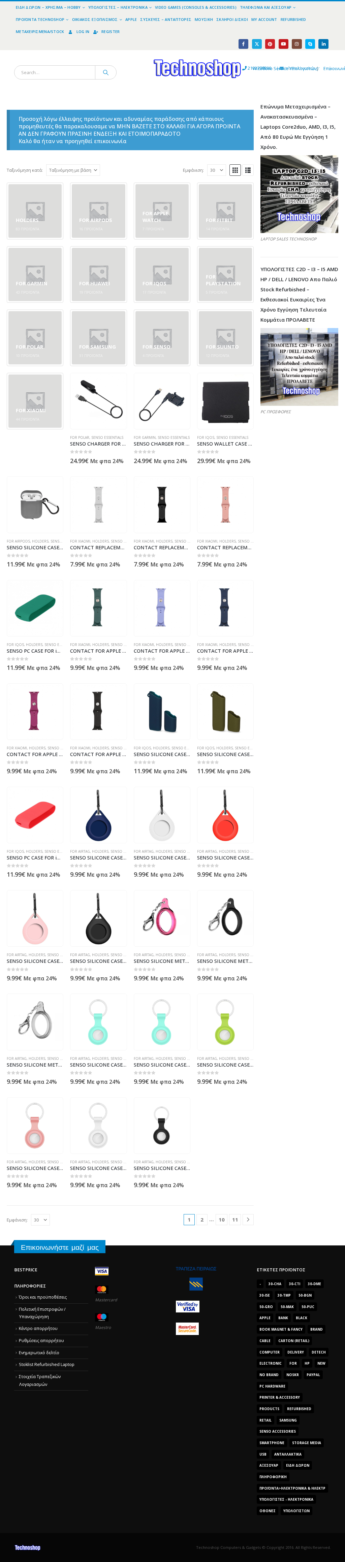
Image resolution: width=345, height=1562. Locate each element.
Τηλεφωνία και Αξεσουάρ (265, 7)
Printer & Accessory (279, 1397)
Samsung (288, 1420)
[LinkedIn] (323, 44)
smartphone (271, 1442)
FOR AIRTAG (80, 851)
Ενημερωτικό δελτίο (39, 1353)
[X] (257, 44)
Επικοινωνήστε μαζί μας (60, 1247)
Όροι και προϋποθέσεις (43, 1297)
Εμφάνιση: (193, 170)
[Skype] (310, 44)
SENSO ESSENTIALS (107, 437)
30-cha (275, 1283)
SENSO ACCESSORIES (277, 1431)
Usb (262, 1454)
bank (283, 1317)
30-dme (314, 1283)
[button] (235, 170)
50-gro (266, 1306)
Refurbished (293, 19)
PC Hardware (272, 1386)
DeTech (319, 1352)
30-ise (264, 1295)
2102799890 (247, 68)
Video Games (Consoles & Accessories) (196, 7)
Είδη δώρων (297, 1465)
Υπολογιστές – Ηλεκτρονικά (118, 7)
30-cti (294, 1283)
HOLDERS (40, 541)
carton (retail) (293, 1340)
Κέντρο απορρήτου (38, 1328)
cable (265, 1340)
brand (316, 1329)
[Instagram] (297, 44)
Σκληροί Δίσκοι (232, 19)
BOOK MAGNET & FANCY (281, 1329)
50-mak (287, 1306)
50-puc (308, 1306)
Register (110, 31)
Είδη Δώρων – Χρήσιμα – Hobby (48, 7)
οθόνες (267, 1510)
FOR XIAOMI (80, 541)
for (293, 1363)
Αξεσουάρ (268, 1465)
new (321, 1363)
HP (307, 1363)
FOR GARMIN (145, 437)
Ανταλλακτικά (288, 1454)
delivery (295, 1352)
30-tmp (284, 1295)
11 (235, 1219)
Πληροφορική (273, 1476)
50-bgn (305, 1295)
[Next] (248, 1219)
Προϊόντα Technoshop (40, 19)
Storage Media (306, 1442)
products (269, 1408)
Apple (131, 19)
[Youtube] (283, 44)
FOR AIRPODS (18, 541)
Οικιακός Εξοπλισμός (95, 19)
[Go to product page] (98, 401)
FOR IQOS (205, 437)
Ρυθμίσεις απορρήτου (41, 1340)
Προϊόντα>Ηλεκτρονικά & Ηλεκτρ (292, 1488)
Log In (83, 31)
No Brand (269, 1374)
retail (265, 1420)
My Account (264, 19)
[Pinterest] (270, 44)
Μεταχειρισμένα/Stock (40, 31)
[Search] (105, 72)
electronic (270, 1363)
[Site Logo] (135, 54)
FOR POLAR (79, 437)
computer (269, 1352)
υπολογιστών (296, 1510)
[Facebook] (243, 44)
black (301, 1317)
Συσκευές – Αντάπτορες (165, 19)
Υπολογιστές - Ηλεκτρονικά (286, 1499)
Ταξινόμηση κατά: (25, 170)
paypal (313, 1374)
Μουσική (204, 19)
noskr (292, 1374)
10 (222, 1219)
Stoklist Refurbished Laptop (46, 1364)
